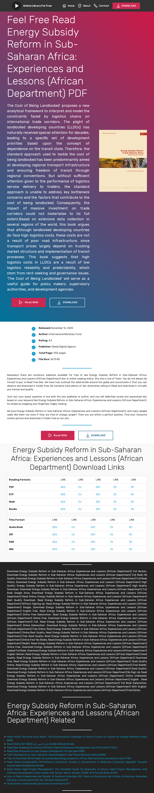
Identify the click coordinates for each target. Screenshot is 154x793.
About (87, 5)
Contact (104, 5)
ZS (114, 487)
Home (71, 5)
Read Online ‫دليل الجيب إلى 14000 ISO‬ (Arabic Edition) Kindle (40, 744)
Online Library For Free (37, 5)
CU (80, 487)
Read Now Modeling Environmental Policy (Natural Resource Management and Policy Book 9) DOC (62, 747)
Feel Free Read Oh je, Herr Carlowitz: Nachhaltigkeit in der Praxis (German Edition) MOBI (56, 754)
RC (132, 487)
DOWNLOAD (129, 5)
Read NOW (31, 302)
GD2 (63, 487)
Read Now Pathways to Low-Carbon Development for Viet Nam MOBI (46, 751)
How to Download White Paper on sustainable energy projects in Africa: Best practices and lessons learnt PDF (69, 758)
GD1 (98, 487)
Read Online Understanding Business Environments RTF (39, 783)
